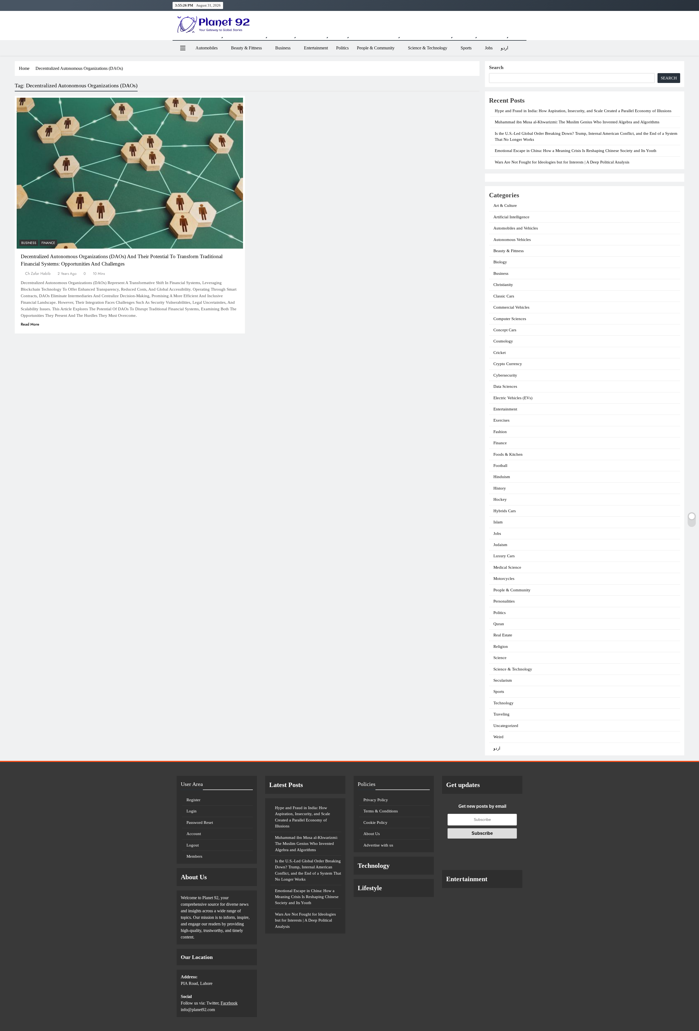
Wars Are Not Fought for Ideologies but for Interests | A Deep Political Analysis (562, 162)
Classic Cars (503, 296)
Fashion (500, 432)
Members (194, 856)
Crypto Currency (507, 364)
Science (500, 657)
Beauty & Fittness (246, 48)
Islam (498, 522)
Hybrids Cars (504, 511)
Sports (466, 48)
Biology (500, 262)
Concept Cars (504, 330)
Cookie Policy (375, 822)
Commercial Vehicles (511, 307)
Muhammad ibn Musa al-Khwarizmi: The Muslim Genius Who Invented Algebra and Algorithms (577, 122)
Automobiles (207, 48)
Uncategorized (505, 725)
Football (500, 465)
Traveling (501, 714)
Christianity (503, 284)
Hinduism (501, 477)
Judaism (500, 545)
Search (496, 67)
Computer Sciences (509, 319)
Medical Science (507, 567)
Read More (30, 324)
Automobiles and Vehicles (515, 228)
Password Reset (199, 822)
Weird (498, 737)
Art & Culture (505, 205)
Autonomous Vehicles (512, 239)
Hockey (500, 499)
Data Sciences (505, 386)
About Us (371, 834)
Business (283, 48)
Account (193, 834)
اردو (504, 48)
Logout (192, 845)
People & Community (376, 48)
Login (191, 811)
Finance (48, 242)
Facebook (229, 1003)
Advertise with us (378, 845)
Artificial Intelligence (511, 217)
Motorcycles (503, 578)
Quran (498, 624)
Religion (500, 646)
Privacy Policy (375, 800)
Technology (503, 703)
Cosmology (503, 341)
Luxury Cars (504, 556)
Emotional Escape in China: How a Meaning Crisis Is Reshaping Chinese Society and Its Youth (575, 150)
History (499, 488)
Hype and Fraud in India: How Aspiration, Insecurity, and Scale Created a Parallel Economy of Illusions (583, 111)
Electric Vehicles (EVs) (512, 398)
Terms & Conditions (380, 811)
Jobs (489, 48)
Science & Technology (427, 48)
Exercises (501, 420)
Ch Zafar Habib (38, 273)
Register (193, 800)
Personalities (504, 601)
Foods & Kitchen (508, 454)
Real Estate (502, 635)
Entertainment (316, 48)
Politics (342, 48)
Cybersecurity (505, 375)
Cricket (499, 352)
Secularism (502, 680)
